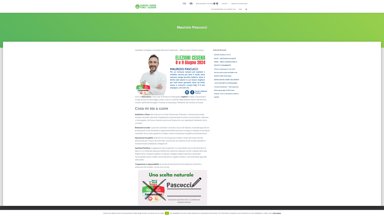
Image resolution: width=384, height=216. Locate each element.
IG (184, 4)
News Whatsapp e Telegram (204, 3)
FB (191, 4)
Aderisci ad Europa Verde (239, 3)
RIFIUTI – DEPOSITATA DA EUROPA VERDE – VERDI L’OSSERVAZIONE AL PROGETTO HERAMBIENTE (225, 62)
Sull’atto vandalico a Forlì (222, 55)
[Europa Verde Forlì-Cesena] (146, 6)
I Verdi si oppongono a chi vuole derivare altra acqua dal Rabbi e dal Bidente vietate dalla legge (225, 72)
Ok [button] (167, 213)
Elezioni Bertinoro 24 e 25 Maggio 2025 (223, 9)
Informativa (277, 213)
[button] (227, 3)
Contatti (224, 3)
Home (240, 9)
